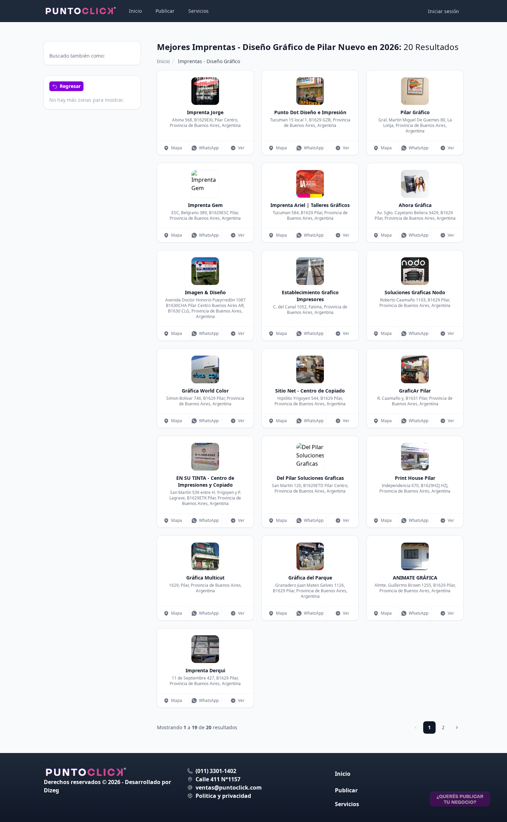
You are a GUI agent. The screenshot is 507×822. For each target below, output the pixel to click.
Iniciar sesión (443, 11)
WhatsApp (209, 148)
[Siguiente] (457, 727)
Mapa (176, 148)
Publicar (165, 11)
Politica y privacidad (223, 796)
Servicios (198, 11)
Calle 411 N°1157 (218, 779)
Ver (241, 148)
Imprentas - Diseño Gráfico (209, 61)
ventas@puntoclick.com (229, 787)
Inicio (135, 11)
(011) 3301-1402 (216, 771)
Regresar (70, 86)
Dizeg (51, 790)
